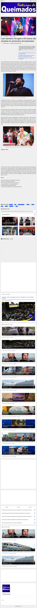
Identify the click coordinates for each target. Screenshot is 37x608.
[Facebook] (1, 1)
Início (2, 36)
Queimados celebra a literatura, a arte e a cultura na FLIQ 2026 (16, 440)
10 (3, 450)
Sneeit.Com (20, 606)
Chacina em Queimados (8, 400)
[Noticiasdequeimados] (6, 1)
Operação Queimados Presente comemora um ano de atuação (8, 233)
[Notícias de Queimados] (18, 12)
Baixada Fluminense (13, 36)
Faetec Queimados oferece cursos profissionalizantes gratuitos (16, 549)
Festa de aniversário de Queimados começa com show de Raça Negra (9, 223)
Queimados (6, 36)
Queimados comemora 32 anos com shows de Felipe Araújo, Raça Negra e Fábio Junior (27, 222)
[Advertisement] (9, 52)
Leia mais (12, 337)
